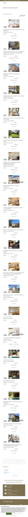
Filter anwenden (15, 475)
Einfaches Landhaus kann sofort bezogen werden (13, 229)
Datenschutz (16, 502)
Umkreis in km (6, 472)
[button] (24, 16)
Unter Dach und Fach (7, 316)
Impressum (16, 501)
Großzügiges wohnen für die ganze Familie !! (12, 423)
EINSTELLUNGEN (19, 513)
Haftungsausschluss (20, 501)
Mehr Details (13, 38)
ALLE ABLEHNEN (14, 513)
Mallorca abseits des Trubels (9, 380)
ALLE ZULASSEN (9, 513)
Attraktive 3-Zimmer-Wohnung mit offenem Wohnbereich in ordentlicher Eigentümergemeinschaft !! (11, 163)
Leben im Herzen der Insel (8, 359)
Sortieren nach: (22, 15)
